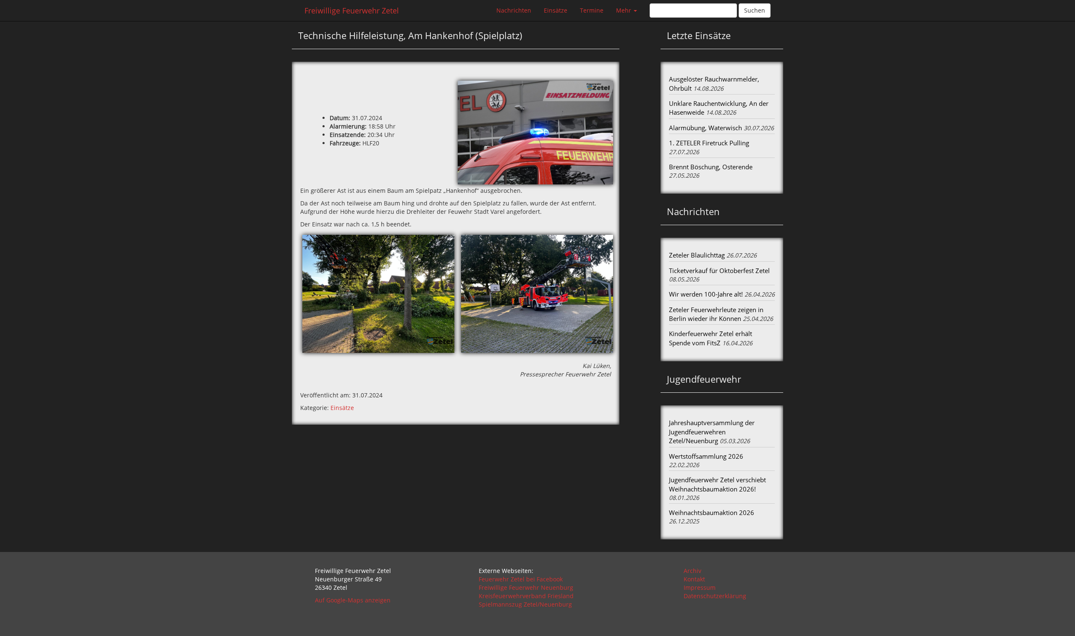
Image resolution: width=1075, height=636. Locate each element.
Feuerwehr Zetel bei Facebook (521, 579)
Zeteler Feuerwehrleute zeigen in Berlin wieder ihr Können (716, 314)
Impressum (700, 587)
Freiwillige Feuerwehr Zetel (351, 10)
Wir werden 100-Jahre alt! (706, 294)
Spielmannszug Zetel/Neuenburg (525, 604)
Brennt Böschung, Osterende (710, 167)
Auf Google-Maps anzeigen (353, 600)
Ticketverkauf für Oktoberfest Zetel (719, 270)
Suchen (754, 10)
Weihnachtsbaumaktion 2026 (711, 512)
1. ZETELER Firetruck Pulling (709, 143)
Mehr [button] (624, 10)
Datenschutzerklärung (715, 596)
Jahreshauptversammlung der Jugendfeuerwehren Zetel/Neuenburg (712, 431)
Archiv (692, 571)
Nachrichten (513, 10)
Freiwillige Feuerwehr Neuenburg (526, 587)
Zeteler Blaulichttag (697, 255)
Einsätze (555, 10)
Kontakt (694, 579)
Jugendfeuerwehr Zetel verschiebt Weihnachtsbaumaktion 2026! (717, 484)
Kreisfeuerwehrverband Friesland (526, 596)
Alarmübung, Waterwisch (705, 128)
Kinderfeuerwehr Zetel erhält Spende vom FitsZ (710, 338)
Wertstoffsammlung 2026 (706, 456)
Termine (591, 10)
